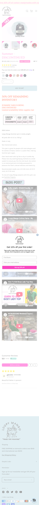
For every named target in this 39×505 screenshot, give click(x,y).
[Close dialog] (37, 235)
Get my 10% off (19, 267)
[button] (34, 500)
